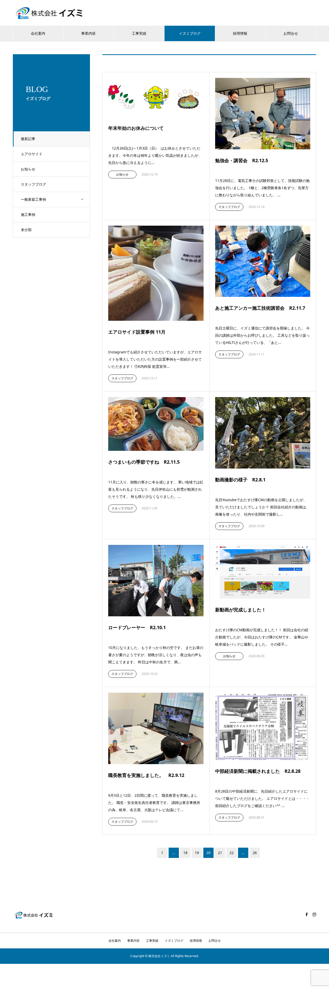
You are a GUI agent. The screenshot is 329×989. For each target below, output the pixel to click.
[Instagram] (314, 914)
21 (220, 852)
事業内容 (88, 33)
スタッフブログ (33, 184)
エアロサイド (31, 153)
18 (185, 852)
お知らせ (28, 169)
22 (232, 852)
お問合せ (291, 33)
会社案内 (38, 33)
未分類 (26, 229)
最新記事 (28, 138)
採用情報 (240, 33)
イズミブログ (189, 33)
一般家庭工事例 (33, 199)
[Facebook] (306, 914)
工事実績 (139, 33)
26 (255, 852)
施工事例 (28, 214)
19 (197, 852)
